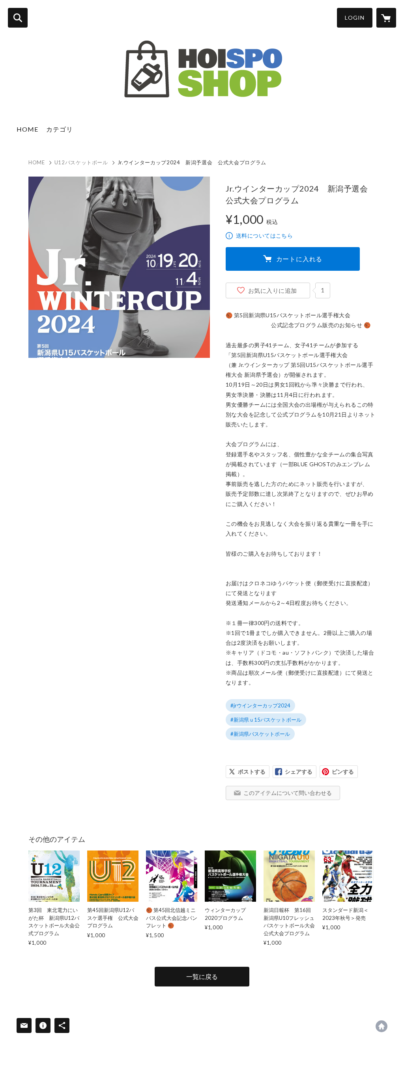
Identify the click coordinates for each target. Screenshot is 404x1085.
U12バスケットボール (81, 162)
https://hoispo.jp (381, 1026)
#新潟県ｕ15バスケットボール (265, 720)
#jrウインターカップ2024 (260, 705)
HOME (27, 129)
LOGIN (355, 17)
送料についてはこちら (264, 235)
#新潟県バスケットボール (260, 734)
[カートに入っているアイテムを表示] (386, 18)
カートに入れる (299, 258)
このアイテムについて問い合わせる (287, 792)
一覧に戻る (202, 976)
